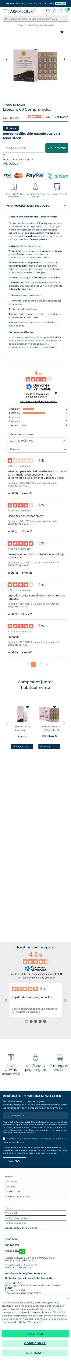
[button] (6, 59)
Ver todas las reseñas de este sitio (38, 401)
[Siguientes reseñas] (65, 1000)
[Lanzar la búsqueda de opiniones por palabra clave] (64, 449)
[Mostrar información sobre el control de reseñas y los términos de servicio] (61, 973)
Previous (7, 723)
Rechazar (35, 1353)
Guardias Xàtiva (13, 1191)
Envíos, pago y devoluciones (21, 1227)
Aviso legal (11, 1212)
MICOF (9, 1287)
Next (63, 723)
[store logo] (22, 11)
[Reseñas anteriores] (6, 1000)
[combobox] (35, 19)
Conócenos (11, 1181)
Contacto (10, 1186)
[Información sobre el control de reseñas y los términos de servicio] (55, 392)
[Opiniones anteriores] (27, 664)
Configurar (35, 1343)
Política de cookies (15, 1222)
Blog (7, 1208)
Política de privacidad (23, 1133)
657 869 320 (12, 1251)
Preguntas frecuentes (17, 1196)
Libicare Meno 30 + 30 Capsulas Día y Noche (51, 730)
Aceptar (35, 1333)
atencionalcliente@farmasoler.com (26, 1273)
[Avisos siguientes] (47, 664)
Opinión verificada (20, 466)
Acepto (18, 162)
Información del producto (28, 205)
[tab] (35, 205)
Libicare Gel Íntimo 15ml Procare (22, 730)
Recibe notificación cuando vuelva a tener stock (31, 136)
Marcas (9, 1176)
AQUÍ (62, 1312)
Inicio (20, 25)
